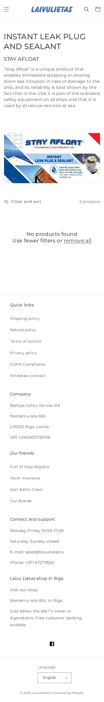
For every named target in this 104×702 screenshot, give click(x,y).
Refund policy (23, 330)
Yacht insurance (25, 478)
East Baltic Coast (26, 489)
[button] (6, 9)
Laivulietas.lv (42, 693)
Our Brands (21, 501)
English (49, 677)
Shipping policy (25, 318)
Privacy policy (23, 353)
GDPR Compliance (27, 364)
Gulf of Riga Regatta (29, 466)
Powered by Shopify (68, 693)
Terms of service (25, 341)
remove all (78, 241)
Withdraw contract (28, 375)
